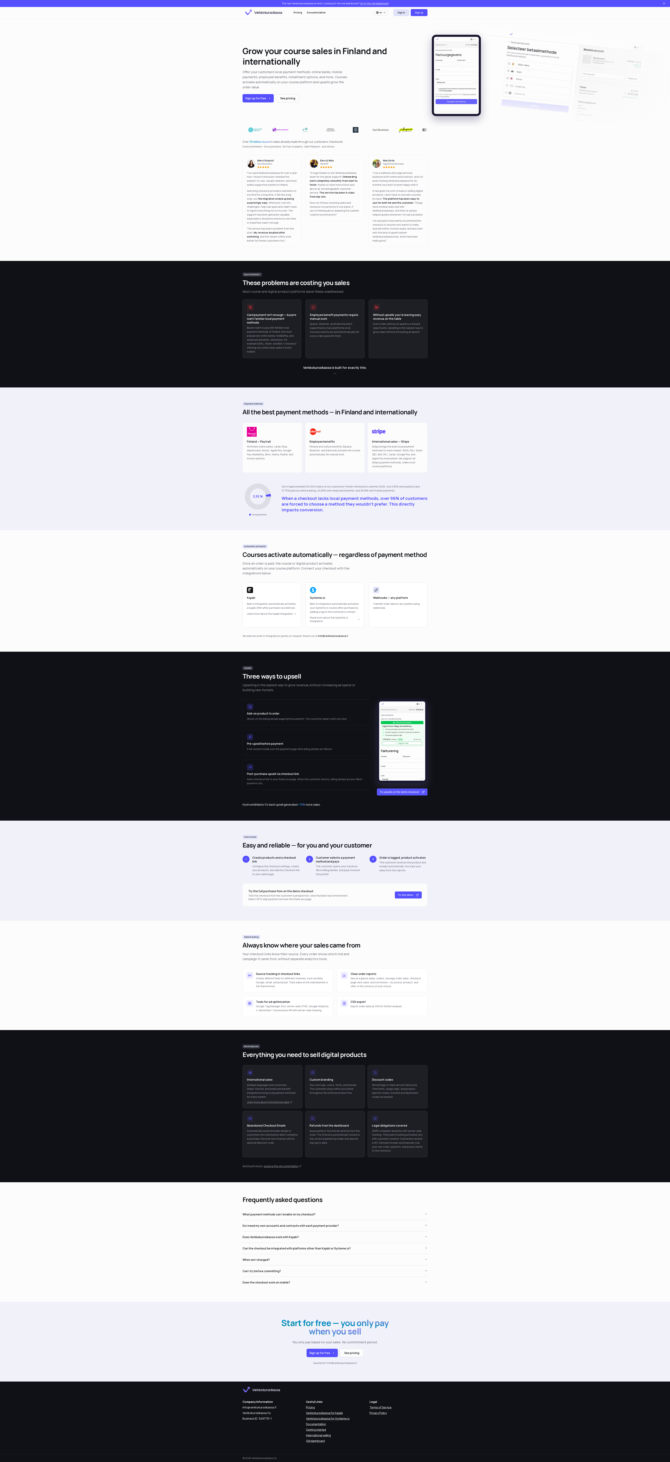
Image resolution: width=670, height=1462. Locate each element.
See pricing (287, 98)
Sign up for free (255, 98)
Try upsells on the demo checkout (399, 792)
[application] (258, 496)
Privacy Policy (378, 1413)
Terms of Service (381, 1407)
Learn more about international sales (268, 1102)
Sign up (419, 12)
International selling (318, 1435)
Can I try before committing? (262, 1271)
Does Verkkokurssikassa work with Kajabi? (271, 1237)
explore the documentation (281, 1166)
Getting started (316, 1430)
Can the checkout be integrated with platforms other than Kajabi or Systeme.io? (297, 1248)
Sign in (401, 12)
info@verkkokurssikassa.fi (333, 636)
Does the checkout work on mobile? (266, 1282)
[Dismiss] (664, 3)
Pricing (297, 12)
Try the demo (405, 895)
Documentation (316, 12)
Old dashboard (315, 1441)
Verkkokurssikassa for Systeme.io (328, 1418)
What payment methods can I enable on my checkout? (279, 1214)
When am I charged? (256, 1260)
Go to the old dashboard (374, 3)
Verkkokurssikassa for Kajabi (324, 1413)
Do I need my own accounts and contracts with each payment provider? (291, 1226)
